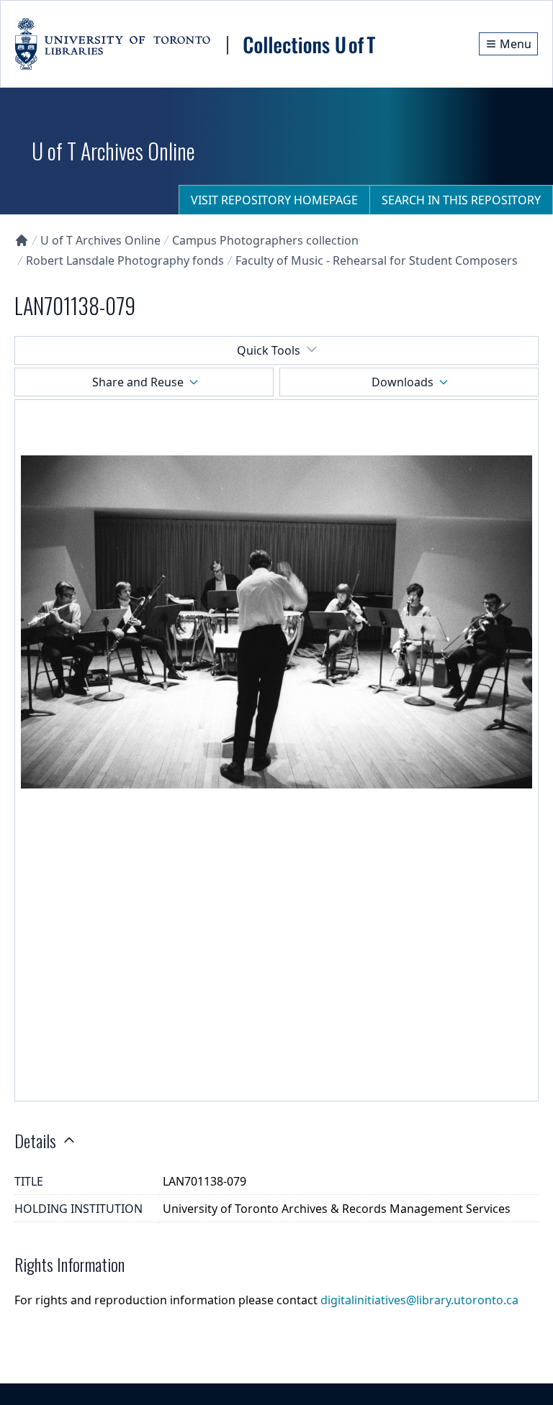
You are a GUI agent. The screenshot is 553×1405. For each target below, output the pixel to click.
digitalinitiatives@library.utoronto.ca (419, 1300)
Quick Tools (268, 350)
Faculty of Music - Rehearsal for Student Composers (376, 260)
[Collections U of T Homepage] (21, 240)
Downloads (402, 382)
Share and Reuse (138, 382)
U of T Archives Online (100, 240)
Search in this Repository (461, 200)
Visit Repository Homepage (274, 200)
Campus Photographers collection (265, 240)
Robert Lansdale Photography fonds (125, 260)
